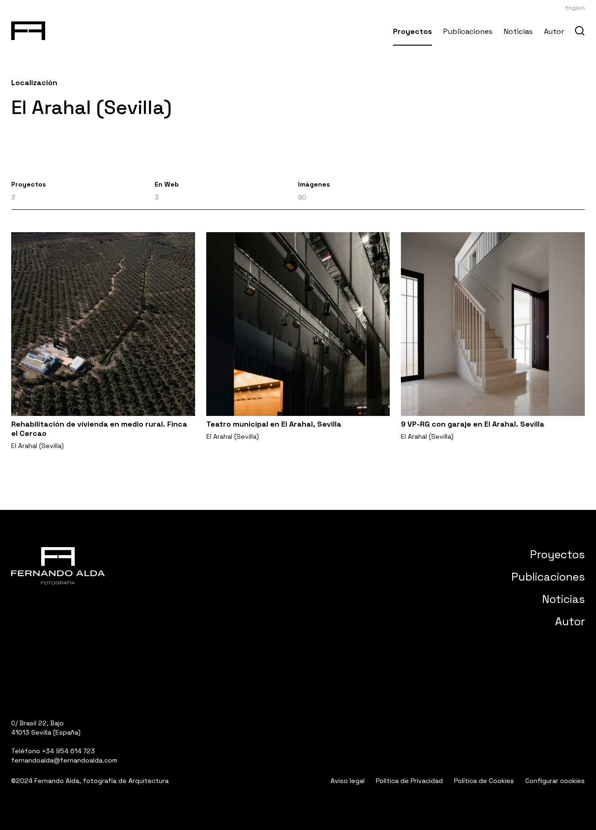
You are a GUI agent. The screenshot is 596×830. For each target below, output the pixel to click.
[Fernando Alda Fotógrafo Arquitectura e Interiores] (28, 28)
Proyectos (412, 31)
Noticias (518, 31)
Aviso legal (348, 780)
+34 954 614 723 (68, 751)
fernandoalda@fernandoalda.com (64, 760)
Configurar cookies (555, 780)
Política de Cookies (484, 780)
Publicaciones (468, 31)
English (575, 8)
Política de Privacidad (409, 780)
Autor (554, 31)
